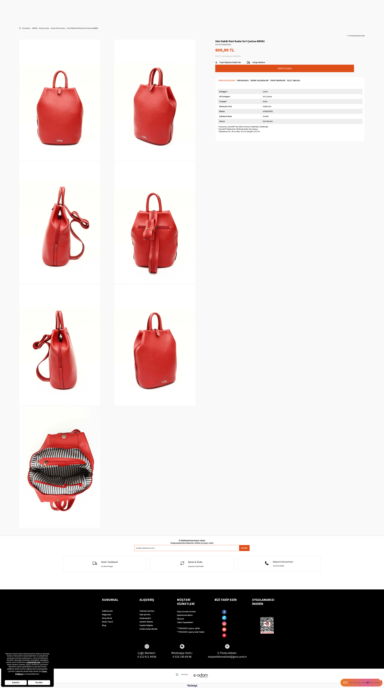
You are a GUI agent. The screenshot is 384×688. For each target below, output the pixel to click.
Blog (104, 625)
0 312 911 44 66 (146, 656)
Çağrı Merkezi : (147, 653)
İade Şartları (145, 614)
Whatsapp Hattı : (182, 653)
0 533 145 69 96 (182, 656)
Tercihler (39, 683)
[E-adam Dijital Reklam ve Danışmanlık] (200, 675)
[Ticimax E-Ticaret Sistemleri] (192, 685)
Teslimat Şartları (147, 611)
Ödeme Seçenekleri (259, 80)
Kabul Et (15, 683)
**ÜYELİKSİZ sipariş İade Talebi (190, 632)
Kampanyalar (145, 618)
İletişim (180, 618)
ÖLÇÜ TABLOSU (293, 80)
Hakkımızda (107, 611)
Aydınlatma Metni (185, 615)
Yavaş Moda (107, 618)
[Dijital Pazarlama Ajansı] (183, 675)
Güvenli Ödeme (146, 621)
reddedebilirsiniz (33, 662)
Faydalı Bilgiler (146, 625)
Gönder (244, 548)
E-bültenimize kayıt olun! (192, 540)
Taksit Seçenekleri (185, 622)
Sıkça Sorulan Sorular (186, 611)
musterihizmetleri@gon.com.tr (227, 656)
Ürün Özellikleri (226, 80)
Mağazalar (106, 614)
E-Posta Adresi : (227, 653)
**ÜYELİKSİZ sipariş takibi (188, 628)
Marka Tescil (107, 621)
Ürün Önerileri (277, 80)
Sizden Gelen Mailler (149, 629)
